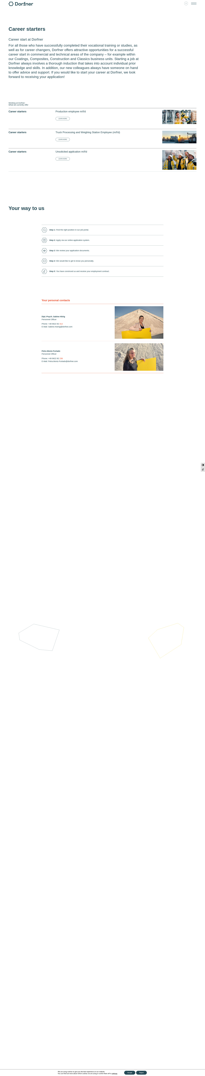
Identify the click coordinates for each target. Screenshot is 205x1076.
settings (114, 1074)
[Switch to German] (186, 3)
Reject (141, 1073)
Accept (129, 1073)
